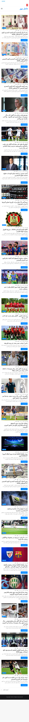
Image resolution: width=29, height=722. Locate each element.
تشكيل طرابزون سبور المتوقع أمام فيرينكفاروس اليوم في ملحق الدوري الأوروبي (16, 425)
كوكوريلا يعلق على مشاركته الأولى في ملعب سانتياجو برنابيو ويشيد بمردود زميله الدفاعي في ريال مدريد (15, 146)
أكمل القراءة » (24, 40)
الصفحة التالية (5, 689)
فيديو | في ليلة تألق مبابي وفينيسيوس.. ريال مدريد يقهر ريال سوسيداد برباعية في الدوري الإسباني (15, 622)
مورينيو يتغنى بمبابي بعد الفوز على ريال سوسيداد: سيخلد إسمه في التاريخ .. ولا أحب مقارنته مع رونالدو (15, 117)
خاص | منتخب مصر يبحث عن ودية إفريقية (16, 343)
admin (25, 30)
